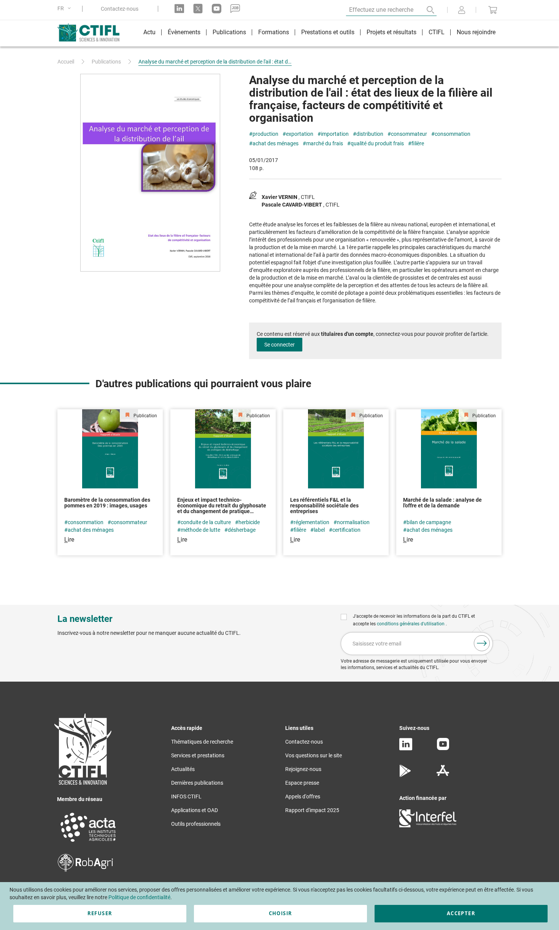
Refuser (99, 913)
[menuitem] (149, 33)
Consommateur (409, 134)
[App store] (443, 775)
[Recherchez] (425, 10)
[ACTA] (88, 843)
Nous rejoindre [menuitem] (476, 32)
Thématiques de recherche (202, 742)
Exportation (299, 134)
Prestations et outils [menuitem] (327, 32)
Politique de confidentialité (139, 897)
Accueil (65, 62)
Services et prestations (197, 755)
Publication (144, 415)
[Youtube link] (216, 8)
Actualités (183, 769)
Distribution (369, 134)
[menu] (319, 33)
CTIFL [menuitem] (437, 32)
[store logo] (92, 32)
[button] (65, 8)
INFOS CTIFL (186, 796)
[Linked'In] (405, 749)
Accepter (461, 913)
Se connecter (279, 345)
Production (265, 134)
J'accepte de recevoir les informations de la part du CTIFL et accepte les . (414, 620)
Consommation (452, 134)
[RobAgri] (85, 870)
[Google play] (405, 775)
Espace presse (302, 783)
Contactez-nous (119, 9)
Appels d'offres (302, 796)
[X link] (198, 8)
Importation (335, 134)
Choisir (280, 913)
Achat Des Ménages (276, 143)
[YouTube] (443, 748)
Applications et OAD (194, 810)
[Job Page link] (235, 8)
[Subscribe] (482, 643)
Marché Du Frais (324, 143)
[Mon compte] (461, 10)
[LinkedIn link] (179, 8)
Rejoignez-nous (303, 769)
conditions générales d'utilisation (411, 623)
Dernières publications (197, 783)
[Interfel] (427, 825)
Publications (106, 62)
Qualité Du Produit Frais (377, 143)
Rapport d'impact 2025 (312, 810)
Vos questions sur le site (313, 755)
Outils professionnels (196, 824)
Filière (417, 143)
